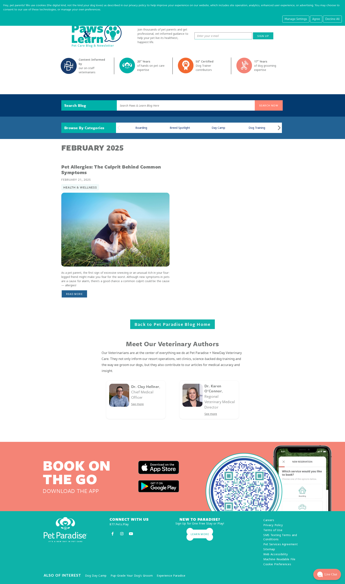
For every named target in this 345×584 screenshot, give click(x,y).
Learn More (200, 534)
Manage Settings (296, 19)
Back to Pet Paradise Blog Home (173, 324)
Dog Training (257, 128)
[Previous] (118, 127)
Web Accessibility (275, 554)
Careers (268, 520)
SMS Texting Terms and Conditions (280, 537)
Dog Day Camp (96, 575)
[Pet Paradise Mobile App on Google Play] (158, 486)
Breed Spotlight (180, 128)
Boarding (141, 128)
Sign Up (263, 36)
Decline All (332, 19)
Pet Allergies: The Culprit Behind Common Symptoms (111, 169)
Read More (76, 294)
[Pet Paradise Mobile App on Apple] (158, 467)
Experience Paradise (171, 575)
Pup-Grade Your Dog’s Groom (132, 575)
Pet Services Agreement (280, 544)
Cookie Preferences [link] (277, 564)
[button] (327, 574)
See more (137, 404)
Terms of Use (272, 530)
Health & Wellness (80, 187)
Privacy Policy (273, 525)
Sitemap (269, 549)
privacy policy (137, 5)
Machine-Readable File (279, 559)
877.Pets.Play (119, 524)
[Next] (279, 127)
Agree (316, 19)
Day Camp (218, 128)
